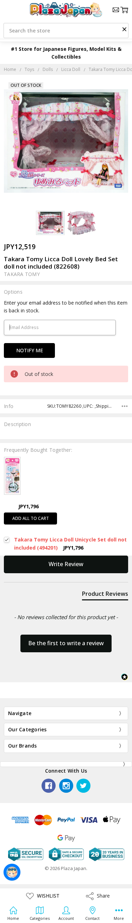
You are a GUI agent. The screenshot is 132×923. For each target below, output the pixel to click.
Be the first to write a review (66, 643)
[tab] (105, 595)
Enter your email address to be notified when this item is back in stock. (65, 306)
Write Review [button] (66, 564)
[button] (124, 28)
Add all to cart (30, 518)
